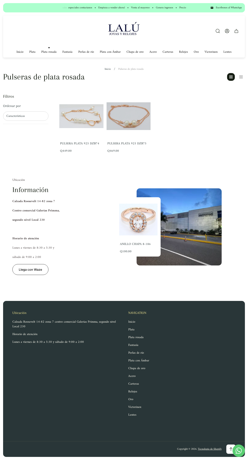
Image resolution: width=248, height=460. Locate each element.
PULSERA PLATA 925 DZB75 (126, 143)
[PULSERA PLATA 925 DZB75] (129, 116)
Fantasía (133, 345)
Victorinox (134, 407)
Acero (132, 376)
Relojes (132, 391)
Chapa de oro (136, 368)
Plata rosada (136, 337)
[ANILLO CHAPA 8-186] (138, 219)
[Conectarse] (227, 31)
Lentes (132, 415)
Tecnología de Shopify (210, 449)
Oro (130, 399)
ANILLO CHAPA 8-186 (135, 244)
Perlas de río (136, 353)
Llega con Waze (30, 269)
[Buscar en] (218, 31)
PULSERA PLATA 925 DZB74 (79, 143)
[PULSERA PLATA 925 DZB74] (81, 116)
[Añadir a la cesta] (95, 101)
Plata (131, 329)
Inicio (108, 69)
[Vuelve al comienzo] (231, 449)
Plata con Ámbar (138, 360)
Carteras (133, 384)
